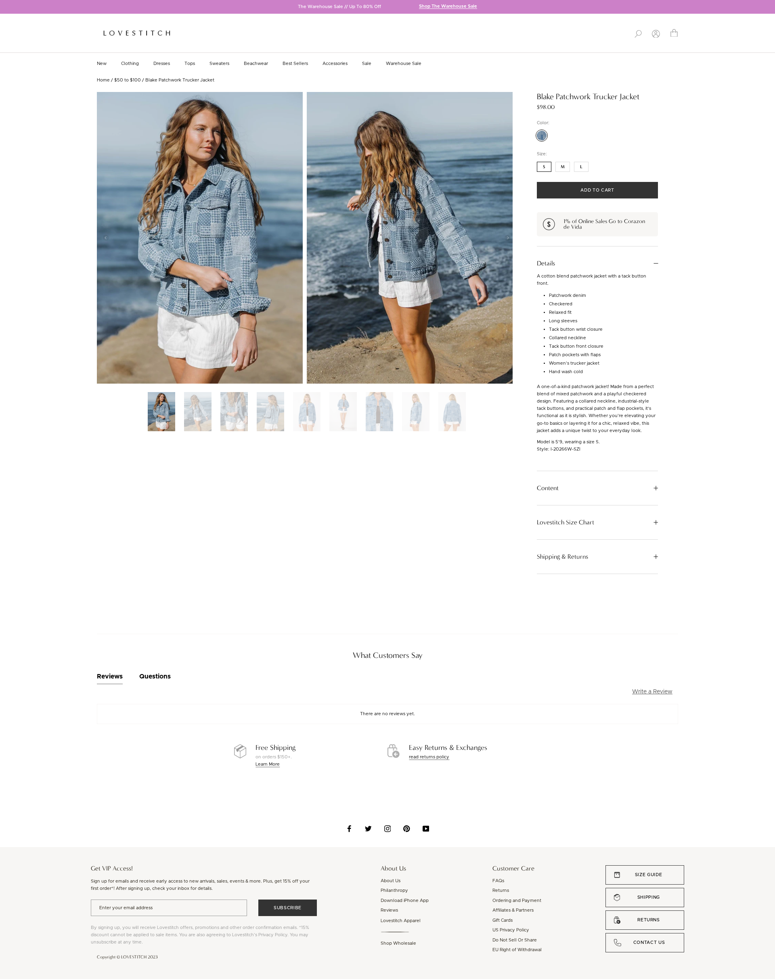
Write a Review (652, 692)
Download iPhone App (405, 900)
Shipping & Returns (562, 556)
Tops (189, 63)
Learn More (268, 764)
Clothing (130, 63)
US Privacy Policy (510, 930)
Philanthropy (394, 890)
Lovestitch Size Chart (565, 522)
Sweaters (219, 63)
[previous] (6, 7)
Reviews (389, 910)
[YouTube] (426, 828)
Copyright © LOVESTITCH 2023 (127, 957)
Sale (366, 63)
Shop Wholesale (398, 943)
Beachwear (256, 63)
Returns (500, 890)
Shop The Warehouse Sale (448, 6)
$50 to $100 (127, 80)
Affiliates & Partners (513, 910)
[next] (769, 7)
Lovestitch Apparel (401, 920)
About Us (390, 881)
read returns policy (429, 757)
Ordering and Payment (516, 900)
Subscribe (288, 908)
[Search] (638, 33)
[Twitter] (368, 828)
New (102, 63)
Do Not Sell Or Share (514, 940)
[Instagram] (387, 828)
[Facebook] (349, 828)
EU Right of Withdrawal (517, 950)
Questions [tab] (155, 676)
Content (548, 488)
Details (546, 263)
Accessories (335, 63)
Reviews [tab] (110, 676)
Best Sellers (295, 63)
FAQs (498, 881)
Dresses (161, 63)
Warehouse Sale (403, 63)
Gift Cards (502, 920)
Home (103, 80)
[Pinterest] (406, 828)
